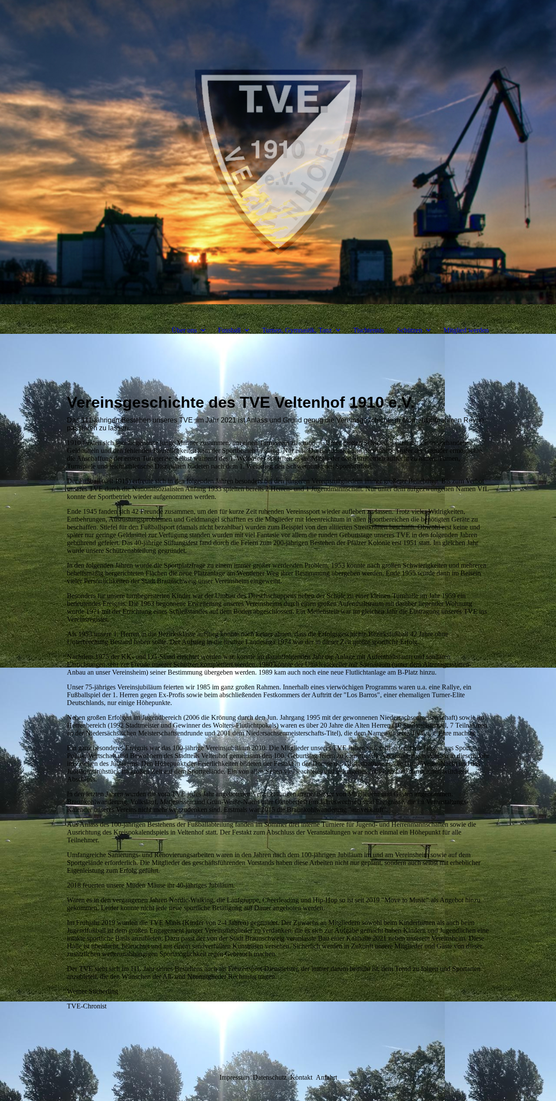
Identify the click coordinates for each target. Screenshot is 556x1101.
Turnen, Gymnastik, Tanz (297, 330)
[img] (278, 152)
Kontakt (301, 1077)
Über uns (184, 330)
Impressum (234, 1077)
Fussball (229, 330)
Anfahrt (326, 1077)
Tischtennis (368, 330)
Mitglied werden (466, 330)
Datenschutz (270, 1077)
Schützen (409, 330)
